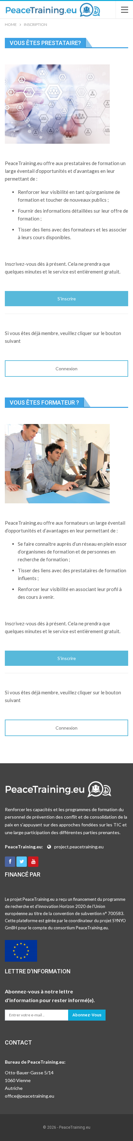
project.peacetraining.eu (79, 846)
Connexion (66, 368)
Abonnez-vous (86, 1014)
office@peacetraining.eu (29, 1096)
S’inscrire (66, 298)
